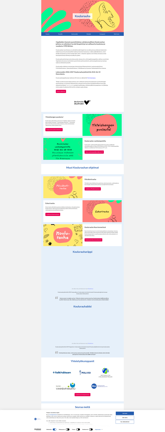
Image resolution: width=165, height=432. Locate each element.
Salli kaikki (124, 413)
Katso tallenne (61, 91)
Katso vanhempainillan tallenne (93, 152)
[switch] (67, 429)
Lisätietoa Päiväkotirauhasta (93, 189)
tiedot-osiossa (86, 425)
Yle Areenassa (91, 78)
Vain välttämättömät (124, 421)
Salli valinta (124, 417)
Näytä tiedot (98, 429)
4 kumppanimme (53, 414)
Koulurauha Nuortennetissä (93, 240)
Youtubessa (90, 288)
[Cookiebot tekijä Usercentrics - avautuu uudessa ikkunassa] (37, 429)
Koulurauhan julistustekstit (53, 129)
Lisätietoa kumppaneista (82, 394)
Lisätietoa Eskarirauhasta (52, 214)
